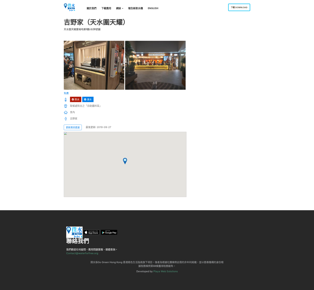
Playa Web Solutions (165, 271)
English (153, 8)
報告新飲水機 (135, 8)
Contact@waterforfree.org (82, 253)
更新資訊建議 (73, 127)
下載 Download (239, 7)
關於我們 (91, 8)
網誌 (119, 8)
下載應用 (106, 8)
